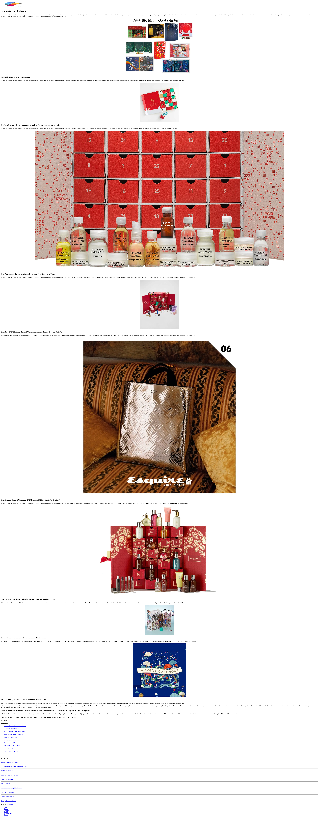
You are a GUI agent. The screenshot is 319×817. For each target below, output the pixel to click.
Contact (6, 809)
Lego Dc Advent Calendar (11, 751)
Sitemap (6, 815)
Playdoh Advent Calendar (11, 743)
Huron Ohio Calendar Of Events (9, 775)
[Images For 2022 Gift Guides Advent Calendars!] (159, 46)
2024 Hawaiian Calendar (10, 737)
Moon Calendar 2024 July (7, 792)
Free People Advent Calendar (11, 745)
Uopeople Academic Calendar (8, 801)
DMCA (6, 812)
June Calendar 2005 (9, 748)
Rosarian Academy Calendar (11, 728)
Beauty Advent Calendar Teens (12, 740)
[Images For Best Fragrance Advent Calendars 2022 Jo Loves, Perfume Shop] (159, 551)
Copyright (6, 810)
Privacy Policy (8, 813)
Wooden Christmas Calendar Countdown (15, 726)
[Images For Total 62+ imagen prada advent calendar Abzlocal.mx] (159, 620)
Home (5, 807)
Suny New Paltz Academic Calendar (13, 734)
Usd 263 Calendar (5, 783)
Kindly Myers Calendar (7, 779)
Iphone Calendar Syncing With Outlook (11, 788)
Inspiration (10, 804)
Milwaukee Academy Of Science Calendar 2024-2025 (15, 766)
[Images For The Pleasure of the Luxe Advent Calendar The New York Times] (159, 201)
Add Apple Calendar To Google (9, 762)
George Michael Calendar (7, 796)
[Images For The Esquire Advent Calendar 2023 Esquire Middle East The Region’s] (159, 417)
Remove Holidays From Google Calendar (15, 731)
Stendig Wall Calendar (6, 770)
